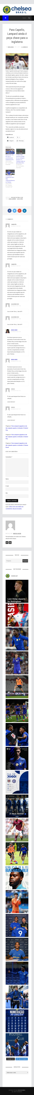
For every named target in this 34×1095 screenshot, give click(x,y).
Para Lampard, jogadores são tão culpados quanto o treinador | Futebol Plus (17, 428)
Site (7, 493)
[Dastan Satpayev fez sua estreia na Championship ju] (17, 830)
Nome (7, 479)
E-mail (7, 486)
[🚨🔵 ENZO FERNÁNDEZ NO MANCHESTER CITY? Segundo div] (17, 662)
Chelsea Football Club (17, 197)
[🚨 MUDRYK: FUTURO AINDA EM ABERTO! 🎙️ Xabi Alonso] (17, 853)
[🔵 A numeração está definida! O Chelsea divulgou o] (17, 1020)
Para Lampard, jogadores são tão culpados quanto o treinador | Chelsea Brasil (17, 445)
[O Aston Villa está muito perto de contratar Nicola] (17, 639)
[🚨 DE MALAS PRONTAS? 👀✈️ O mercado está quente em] (17, 806)
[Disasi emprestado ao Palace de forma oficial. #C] (17, 615)
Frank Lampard (12, 198)
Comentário (9, 457)
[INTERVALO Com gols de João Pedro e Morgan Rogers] (17, 734)
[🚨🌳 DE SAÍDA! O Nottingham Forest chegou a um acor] (17, 686)
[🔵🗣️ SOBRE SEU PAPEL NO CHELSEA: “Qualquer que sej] (17, 1044)
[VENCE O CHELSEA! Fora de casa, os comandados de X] (17, 710)
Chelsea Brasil (21, 1090)
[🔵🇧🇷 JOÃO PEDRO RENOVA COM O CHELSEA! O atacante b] (17, 925)
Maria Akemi (11, 47)
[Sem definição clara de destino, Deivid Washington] (17, 997)
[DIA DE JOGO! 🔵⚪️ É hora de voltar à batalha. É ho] (17, 782)
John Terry (20, 198)
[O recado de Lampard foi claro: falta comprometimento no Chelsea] (10, 172)
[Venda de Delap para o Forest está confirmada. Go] (17, 591)
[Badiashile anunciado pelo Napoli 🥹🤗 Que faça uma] (17, 877)
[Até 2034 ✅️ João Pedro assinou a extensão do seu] (17, 949)
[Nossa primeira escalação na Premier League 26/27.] (17, 758)
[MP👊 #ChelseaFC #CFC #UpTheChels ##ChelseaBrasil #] (17, 901)
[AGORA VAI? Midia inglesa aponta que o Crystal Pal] (17, 973)
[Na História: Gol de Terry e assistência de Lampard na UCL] (10, 151)
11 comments (24, 47)
